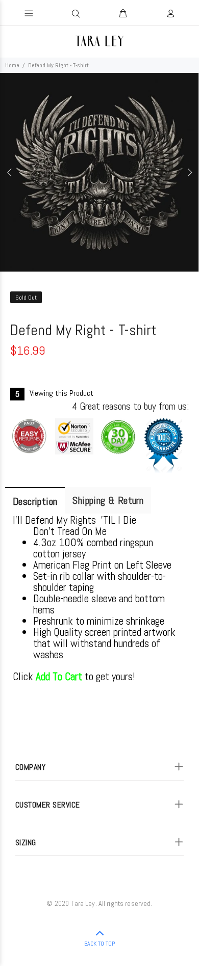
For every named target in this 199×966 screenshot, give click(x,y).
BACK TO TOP (99, 944)
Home (12, 65)
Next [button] (189, 172)
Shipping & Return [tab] (107, 500)
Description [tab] (35, 501)
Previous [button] (9, 172)
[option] (99, 172)
